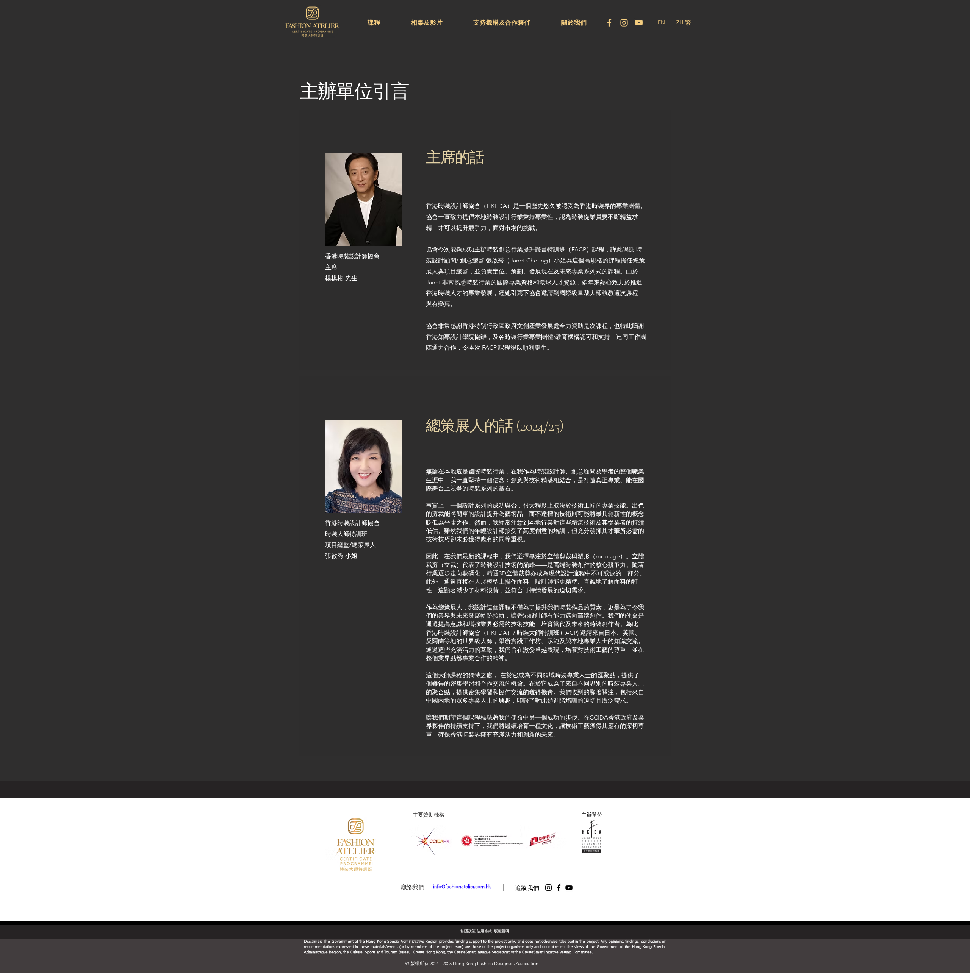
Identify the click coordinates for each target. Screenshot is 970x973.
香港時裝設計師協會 (352, 256)
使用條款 (484, 931)
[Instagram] (624, 23)
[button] (374, 23)
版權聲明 (501, 931)
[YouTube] (569, 887)
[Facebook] (558, 887)
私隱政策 (468, 931)
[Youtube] (639, 23)
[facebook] (609, 23)
